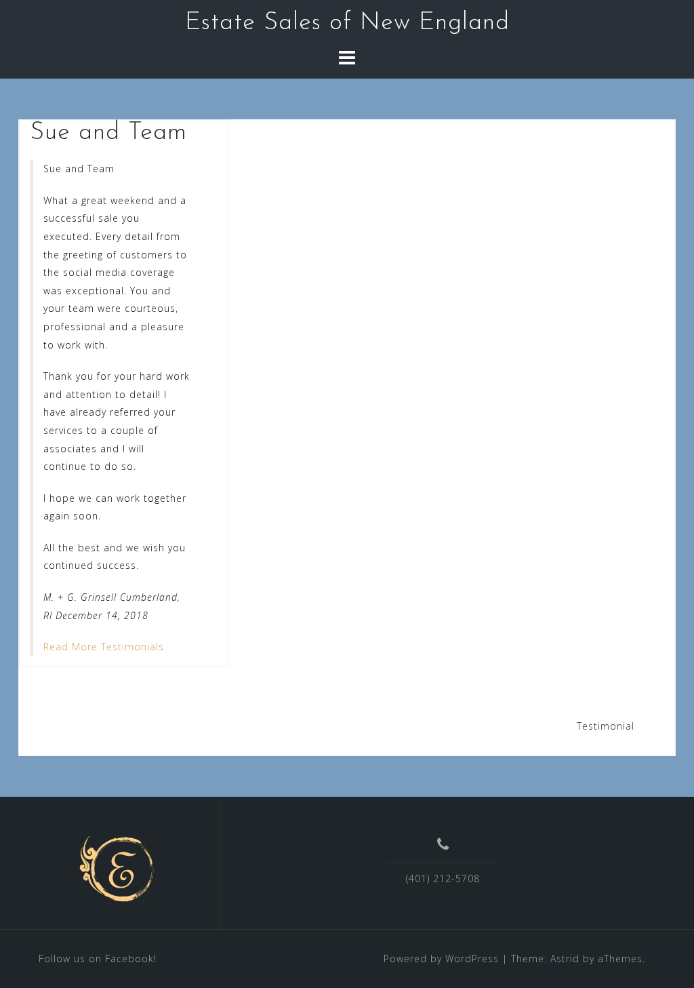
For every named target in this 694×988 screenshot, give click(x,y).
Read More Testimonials (103, 646)
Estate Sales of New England (347, 23)
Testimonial (605, 725)
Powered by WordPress (441, 958)
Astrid (564, 958)
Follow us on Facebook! (98, 958)
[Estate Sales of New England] (119, 868)
